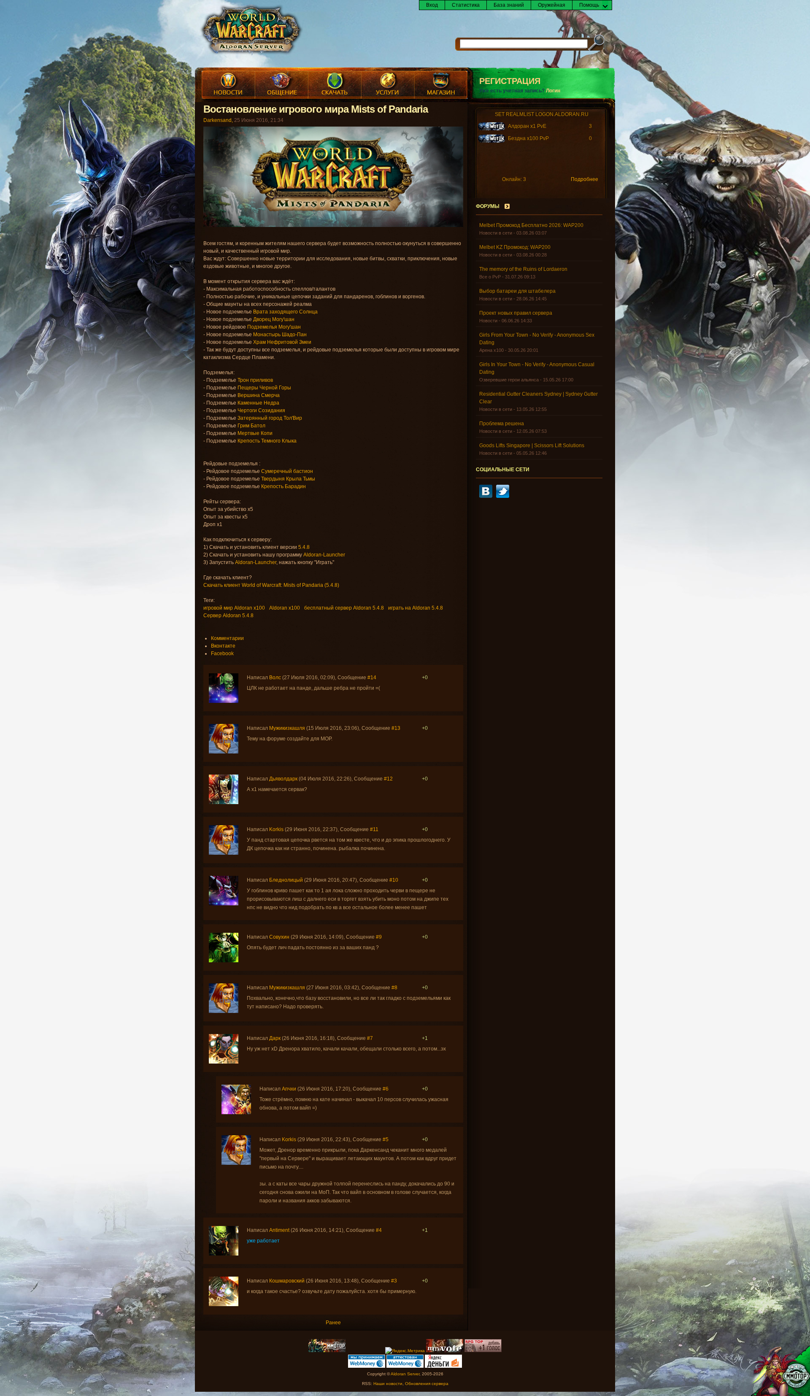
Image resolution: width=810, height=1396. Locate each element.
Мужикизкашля (287, 728)
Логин (553, 91)
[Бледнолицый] (223, 904)
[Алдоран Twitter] (502, 496)
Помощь (589, 5)
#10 (393, 880)
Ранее (333, 1323)
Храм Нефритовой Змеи (282, 342)
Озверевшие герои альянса (509, 379)
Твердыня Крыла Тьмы (288, 479)
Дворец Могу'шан (273, 319)
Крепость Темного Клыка (267, 441)
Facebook (222, 653)
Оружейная (551, 5)
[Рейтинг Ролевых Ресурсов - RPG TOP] (483, 1350)
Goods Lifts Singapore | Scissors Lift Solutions (531, 445)
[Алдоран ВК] (485, 496)
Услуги (387, 85)
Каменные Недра (258, 403)
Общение (281, 85)
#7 (370, 1038)
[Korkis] (223, 853)
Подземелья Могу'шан (274, 327)
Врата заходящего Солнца (285, 312)
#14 (371, 677)
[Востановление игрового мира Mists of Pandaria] (333, 225)
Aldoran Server (405, 1374)
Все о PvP (490, 276)
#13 (396, 728)
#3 (394, 1281)
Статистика (466, 5)
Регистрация (509, 81)
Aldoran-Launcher (324, 555)
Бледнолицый (286, 880)
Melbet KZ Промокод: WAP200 (515, 247)
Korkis (276, 829)
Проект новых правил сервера (515, 313)
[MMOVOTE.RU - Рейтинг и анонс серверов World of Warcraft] (444, 1350)
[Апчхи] (236, 1112)
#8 (394, 988)
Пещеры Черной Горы (264, 388)
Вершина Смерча (259, 395)
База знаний (509, 5)
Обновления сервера (426, 1383)
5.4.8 (304, 547)
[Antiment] (223, 1254)
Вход (432, 5)
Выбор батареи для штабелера (517, 291)
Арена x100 (491, 350)
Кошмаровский (287, 1281)
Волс (275, 677)
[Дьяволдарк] (223, 802)
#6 (386, 1089)
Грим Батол (251, 426)
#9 (379, 937)
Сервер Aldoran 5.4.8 (228, 615)
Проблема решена (501, 424)
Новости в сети (495, 232)
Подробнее (584, 179)
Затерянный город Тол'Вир (270, 418)
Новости (228, 85)
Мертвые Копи (255, 433)
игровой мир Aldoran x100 (234, 608)
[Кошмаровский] (223, 1304)
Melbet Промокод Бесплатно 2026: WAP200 (531, 225)
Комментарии (227, 638)
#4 (379, 1230)
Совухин (279, 937)
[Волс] (223, 701)
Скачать (334, 85)
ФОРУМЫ (488, 206)
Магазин (440, 85)
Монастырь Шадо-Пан (280, 335)
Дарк (275, 1038)
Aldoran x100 (284, 608)
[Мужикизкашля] (223, 752)
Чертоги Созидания (261, 410)
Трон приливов (255, 380)
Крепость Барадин (284, 486)
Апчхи (289, 1089)
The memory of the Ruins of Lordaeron (523, 269)
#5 (386, 1139)
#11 (374, 829)
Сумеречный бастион (287, 471)
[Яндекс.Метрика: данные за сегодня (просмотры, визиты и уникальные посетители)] (405, 1351)
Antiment (279, 1230)
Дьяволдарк (283, 779)
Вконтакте (223, 646)
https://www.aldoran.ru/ (251, 30)
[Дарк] (223, 1062)
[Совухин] (223, 961)
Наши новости (387, 1383)
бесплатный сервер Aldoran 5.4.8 (344, 608)
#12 (388, 779)
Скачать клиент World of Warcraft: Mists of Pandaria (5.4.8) (271, 585)
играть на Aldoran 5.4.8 (415, 608)
